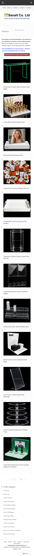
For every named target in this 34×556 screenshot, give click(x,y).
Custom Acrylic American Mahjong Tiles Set (16, 188)
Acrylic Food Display (8, 523)
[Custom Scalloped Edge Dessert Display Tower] (17, 414)
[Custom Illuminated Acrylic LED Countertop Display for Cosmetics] (17, 449)
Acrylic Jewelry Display (9, 508)
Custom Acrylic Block (8, 501)
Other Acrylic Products (9, 534)
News (14, 541)
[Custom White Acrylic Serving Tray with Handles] (17, 205)
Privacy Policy (17, 543)
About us (9, 7)
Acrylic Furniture (7, 497)
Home (4, 7)
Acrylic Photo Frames (9, 526)
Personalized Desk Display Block (13, 155)
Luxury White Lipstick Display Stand (14, 122)
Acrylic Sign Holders (8, 516)
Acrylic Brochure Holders (9, 519)
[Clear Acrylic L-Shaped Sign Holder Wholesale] (17, 379)
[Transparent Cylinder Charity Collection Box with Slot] (17, 240)
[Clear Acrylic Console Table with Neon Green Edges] (17, 71)
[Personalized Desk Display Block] (17, 139)
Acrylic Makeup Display (9, 505)
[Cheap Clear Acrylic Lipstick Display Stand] (17, 310)
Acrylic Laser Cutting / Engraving (11, 530)
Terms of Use (26, 541)
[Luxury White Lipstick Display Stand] (17, 106)
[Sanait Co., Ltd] (17, 19)
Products (22, 7)
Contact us (16, 7)
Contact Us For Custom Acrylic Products (17, 54)
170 (21, 479)
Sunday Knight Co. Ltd (21, 545)
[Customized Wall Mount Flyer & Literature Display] (17, 275)
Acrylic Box (6, 490)
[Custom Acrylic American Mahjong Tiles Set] (17, 172)
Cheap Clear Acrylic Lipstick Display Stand (16, 326)
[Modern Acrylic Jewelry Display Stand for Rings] (17, 344)
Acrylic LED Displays (8, 512)
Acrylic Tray (6, 494)
